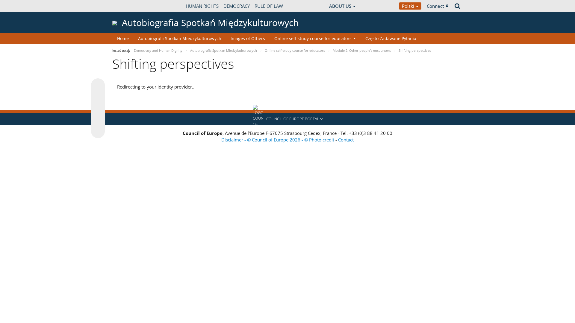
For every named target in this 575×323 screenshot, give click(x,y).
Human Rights (202, 6)
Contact (346, 140)
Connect (435, 6)
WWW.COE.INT (127, 6)
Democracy (236, 6)
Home (123, 38)
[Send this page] (97, 131)
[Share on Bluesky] (97, 85)
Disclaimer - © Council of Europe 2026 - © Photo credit (278, 140)
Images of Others (248, 38)
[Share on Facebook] (97, 108)
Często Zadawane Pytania (390, 38)
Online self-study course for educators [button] (313, 38)
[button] (287, 119)
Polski (408, 6)
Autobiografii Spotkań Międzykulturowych (179, 38)
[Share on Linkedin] (97, 119)
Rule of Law (269, 6)
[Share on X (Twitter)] (97, 97)
